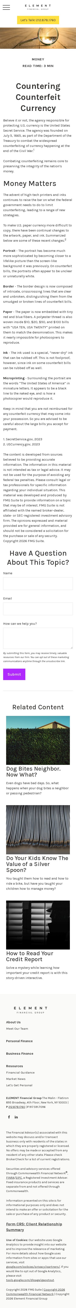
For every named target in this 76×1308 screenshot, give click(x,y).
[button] (13, 1022)
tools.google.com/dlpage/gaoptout (30, 1280)
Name (7, 573)
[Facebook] (9, 1117)
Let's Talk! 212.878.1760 (38, 20)
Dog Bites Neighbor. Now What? (33, 771)
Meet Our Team (17, 1029)
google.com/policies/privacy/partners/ (33, 1267)
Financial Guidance (20, 1072)
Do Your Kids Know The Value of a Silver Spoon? (37, 864)
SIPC (19, 1178)
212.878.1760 (16, 1107)
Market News (16, 1079)
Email (7, 598)
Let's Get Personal (19, 1085)
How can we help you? (20, 624)
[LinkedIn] (16, 1117)
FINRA (10, 1178)
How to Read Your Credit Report (29, 956)
